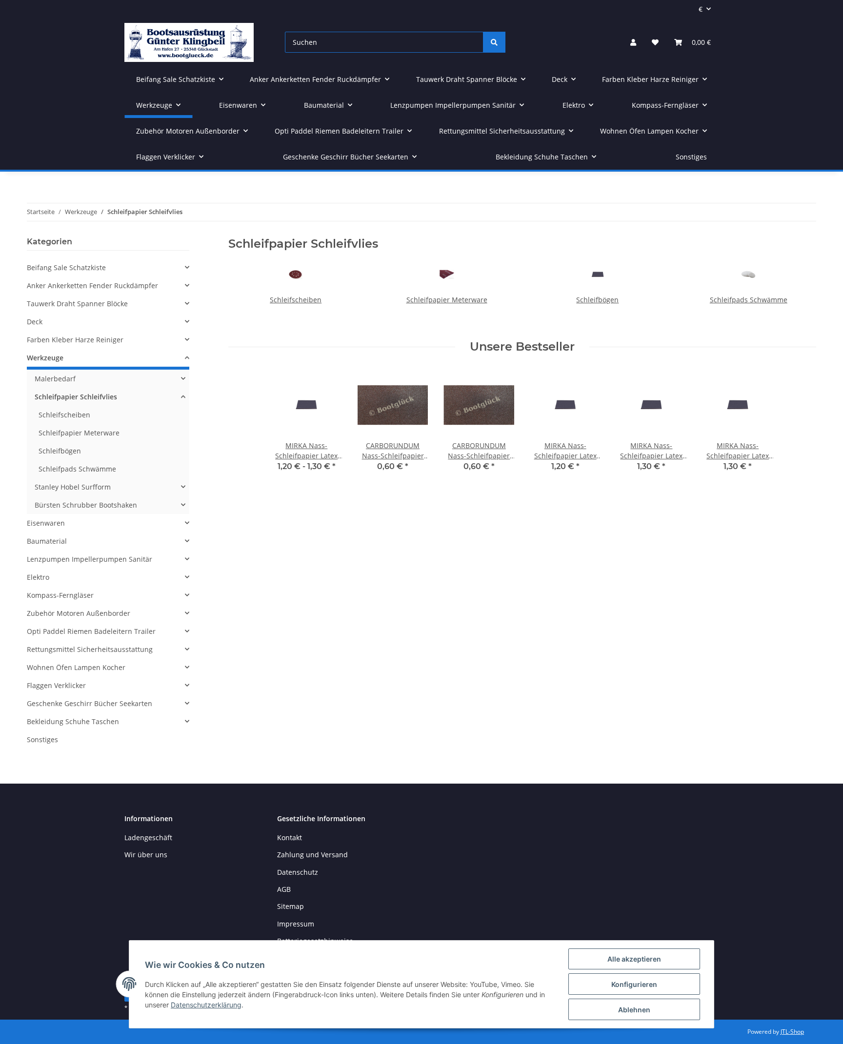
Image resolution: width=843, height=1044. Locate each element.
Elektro (38, 577)
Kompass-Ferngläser (60, 595)
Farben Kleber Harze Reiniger (75, 339)
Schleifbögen (597, 299)
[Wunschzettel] (655, 42)
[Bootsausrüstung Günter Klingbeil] (189, 42)
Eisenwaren (46, 523)
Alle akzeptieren (634, 959)
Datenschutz (297, 872)
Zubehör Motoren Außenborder (78, 613)
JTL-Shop (792, 1031)
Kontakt (289, 837)
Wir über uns (145, 854)
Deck (34, 321)
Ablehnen (634, 1009)
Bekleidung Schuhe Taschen (73, 721)
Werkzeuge (45, 357)
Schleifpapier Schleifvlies (76, 396)
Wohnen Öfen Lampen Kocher (76, 667)
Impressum (295, 923)
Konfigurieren (634, 984)
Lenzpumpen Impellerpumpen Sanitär (89, 559)
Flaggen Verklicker (56, 685)
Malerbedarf (55, 378)
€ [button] (700, 9)
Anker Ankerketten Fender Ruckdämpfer (92, 285)
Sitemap (290, 906)
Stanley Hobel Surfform (73, 487)
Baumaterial (47, 541)
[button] (633, 42)
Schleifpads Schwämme (748, 299)
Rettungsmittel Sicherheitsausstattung (90, 649)
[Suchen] (494, 42)
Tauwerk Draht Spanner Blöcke (77, 303)
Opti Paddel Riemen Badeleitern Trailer (91, 631)
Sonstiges (42, 739)
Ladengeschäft (148, 837)
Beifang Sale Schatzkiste (66, 267)
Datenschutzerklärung (206, 1005)
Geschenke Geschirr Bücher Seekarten (89, 703)
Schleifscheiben (295, 299)
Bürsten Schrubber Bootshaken (86, 505)
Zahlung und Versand (312, 854)
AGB (284, 889)
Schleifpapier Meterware (446, 299)
